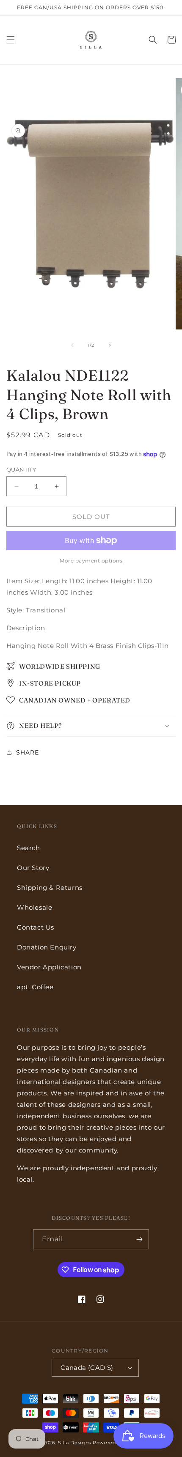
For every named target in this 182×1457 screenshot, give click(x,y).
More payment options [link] (91, 560)
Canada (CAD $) (87, 1368)
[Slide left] (72, 345)
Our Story (33, 868)
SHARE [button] (27, 752)
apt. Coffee (35, 987)
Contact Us (35, 927)
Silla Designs (74, 1443)
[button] (10, 39)
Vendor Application (49, 967)
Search (28, 848)
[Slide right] (109, 345)
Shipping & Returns (50, 888)
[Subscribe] (139, 1239)
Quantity (21, 469)
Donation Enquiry (47, 947)
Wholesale (34, 907)
